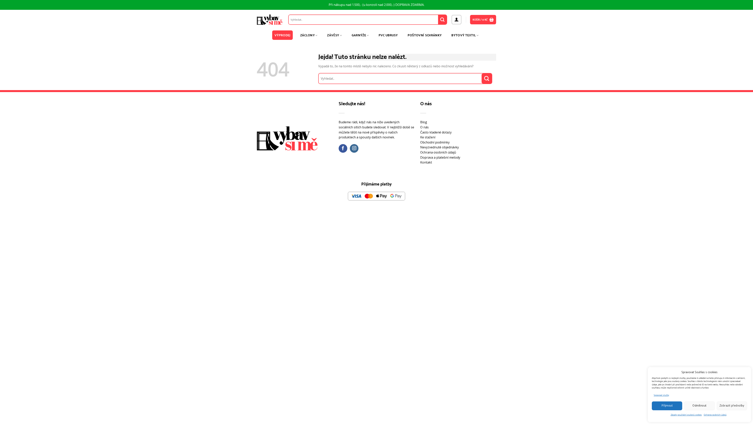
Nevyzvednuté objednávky (439, 147)
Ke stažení (427, 137)
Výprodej (282, 35)
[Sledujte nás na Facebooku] (343, 148)
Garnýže (359, 35)
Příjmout (667, 405)
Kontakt (426, 162)
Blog (423, 122)
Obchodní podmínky (435, 142)
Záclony (307, 35)
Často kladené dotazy (436, 132)
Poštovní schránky (425, 35)
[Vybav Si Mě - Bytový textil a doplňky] (269, 19)
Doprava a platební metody (440, 157)
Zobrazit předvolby (731, 405)
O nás (424, 127)
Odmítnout (699, 405)
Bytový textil (463, 35)
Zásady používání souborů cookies (686, 415)
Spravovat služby (661, 395)
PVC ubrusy (388, 35)
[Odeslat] (442, 19)
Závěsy (333, 35)
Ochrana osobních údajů (715, 415)
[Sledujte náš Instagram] (354, 148)
